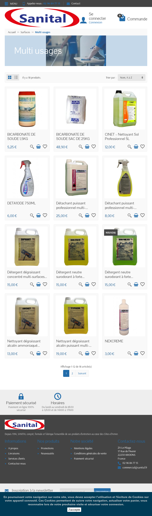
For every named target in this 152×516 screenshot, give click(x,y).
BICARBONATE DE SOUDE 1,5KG (21, 136)
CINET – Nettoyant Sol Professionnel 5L (122, 136)
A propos (13, 448)
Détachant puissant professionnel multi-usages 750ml (119, 207)
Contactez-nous (17, 463)
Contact (75, 3)
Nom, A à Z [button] (126, 77)
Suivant (82, 373)
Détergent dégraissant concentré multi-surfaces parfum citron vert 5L (26, 276)
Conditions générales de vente (90, 453)
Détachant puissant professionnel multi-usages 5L (71, 207)
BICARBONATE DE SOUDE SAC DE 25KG (73, 136)
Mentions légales (83, 448)
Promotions (47, 448)
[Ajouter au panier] (38, 146)
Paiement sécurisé (84, 458)
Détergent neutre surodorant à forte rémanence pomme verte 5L (123, 279)
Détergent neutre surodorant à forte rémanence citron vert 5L (74, 276)
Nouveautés (47, 453)
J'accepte (74, 509)
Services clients (16, 458)
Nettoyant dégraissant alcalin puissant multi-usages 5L (72, 345)
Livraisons (14, 453)
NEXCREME (114, 341)
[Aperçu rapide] (32, 146)
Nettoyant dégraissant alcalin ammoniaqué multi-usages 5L (24, 345)
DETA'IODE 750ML (21, 203)
